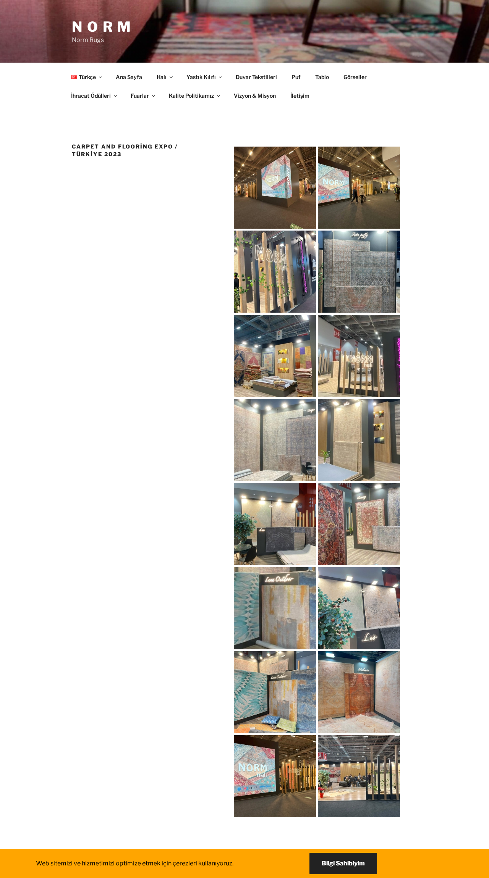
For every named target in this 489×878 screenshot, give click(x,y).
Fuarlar (140, 95)
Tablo (322, 77)
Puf (296, 77)
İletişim (299, 95)
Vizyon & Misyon (255, 95)
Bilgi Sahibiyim (343, 863)
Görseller (355, 77)
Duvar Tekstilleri (256, 77)
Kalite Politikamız (191, 95)
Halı (162, 77)
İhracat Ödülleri (91, 95)
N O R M (102, 26)
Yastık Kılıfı (201, 77)
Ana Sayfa (129, 77)
